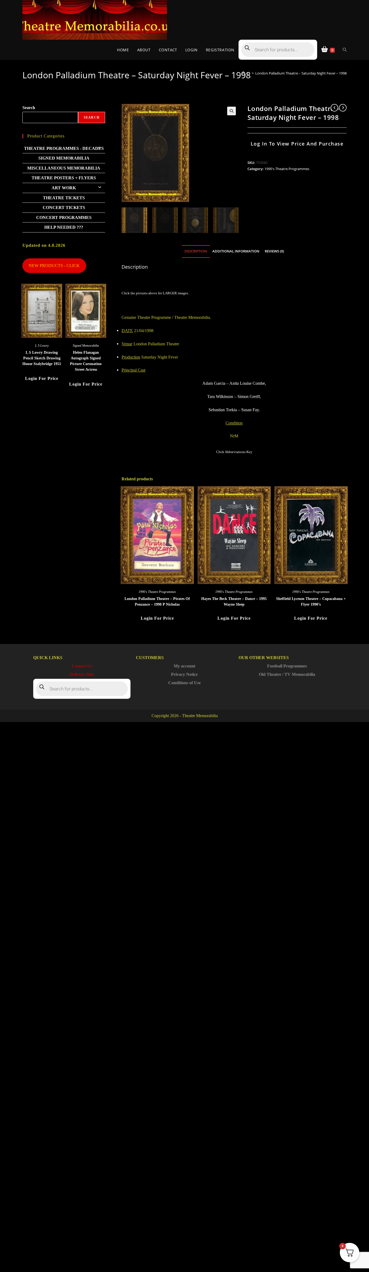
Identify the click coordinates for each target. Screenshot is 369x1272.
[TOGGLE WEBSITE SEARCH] (345, 50)
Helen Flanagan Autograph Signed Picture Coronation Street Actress (86, 361)
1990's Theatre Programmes (286, 168)
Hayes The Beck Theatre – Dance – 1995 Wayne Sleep (234, 601)
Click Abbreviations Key (234, 452)
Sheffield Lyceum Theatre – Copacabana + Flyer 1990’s (311, 601)
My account (184, 666)
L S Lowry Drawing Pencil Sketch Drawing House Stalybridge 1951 (41, 358)
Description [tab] (196, 251)
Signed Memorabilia (63, 158)
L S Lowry (42, 345)
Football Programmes (287, 666)
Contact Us (82, 666)
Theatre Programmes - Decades (64, 148)
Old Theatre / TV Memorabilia (287, 674)
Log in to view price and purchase (297, 143)
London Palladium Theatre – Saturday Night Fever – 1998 (301, 73)
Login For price (157, 618)
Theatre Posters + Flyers (64, 178)
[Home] (243, 73)
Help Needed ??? (63, 227)
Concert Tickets (64, 207)
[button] (231, 111)
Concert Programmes (64, 217)
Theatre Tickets (64, 197)
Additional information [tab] (235, 251)
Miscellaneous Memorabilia (63, 168)
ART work (64, 187)
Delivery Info (82, 674)
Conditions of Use (184, 682)
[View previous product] (334, 108)
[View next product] (343, 108)
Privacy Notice (184, 674)
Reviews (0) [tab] (274, 251)
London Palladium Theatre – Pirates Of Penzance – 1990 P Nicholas (157, 601)
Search (28, 107)
